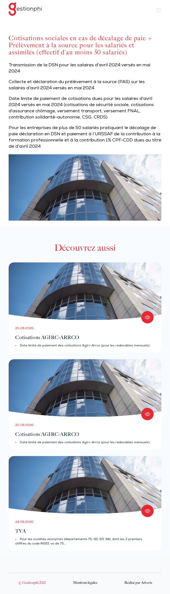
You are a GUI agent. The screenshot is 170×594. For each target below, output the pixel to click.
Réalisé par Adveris (138, 582)
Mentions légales (85, 582)
